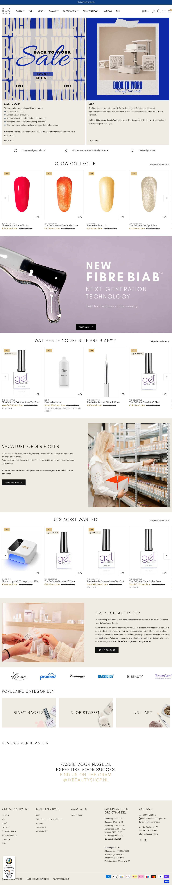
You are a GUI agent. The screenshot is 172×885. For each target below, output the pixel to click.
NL (146, 11)
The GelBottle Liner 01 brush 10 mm (103, 402)
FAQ (38, 815)
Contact (40, 823)
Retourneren (42, 831)
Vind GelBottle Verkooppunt (49, 819)
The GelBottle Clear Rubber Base (145, 581)
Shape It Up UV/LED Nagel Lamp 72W (20, 581)
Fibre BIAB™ (84, 327)
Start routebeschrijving (148, 834)
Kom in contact (107, 650)
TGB (30, 11)
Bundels (6, 839)
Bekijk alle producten (158, 164)
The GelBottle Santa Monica (15, 225)
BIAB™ (40, 11)
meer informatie (13, 482)
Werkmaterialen (90, 11)
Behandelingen (70, 11)
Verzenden (41, 827)
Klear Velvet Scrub (53, 402)
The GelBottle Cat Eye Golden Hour (61, 225)
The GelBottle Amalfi (97, 225)
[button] (158, 11)
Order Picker (76, 815)
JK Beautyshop (15, 879)
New (4, 843)
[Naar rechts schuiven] (167, 198)
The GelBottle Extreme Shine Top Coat (20, 402)
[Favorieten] (163, 11)
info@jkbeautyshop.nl (151, 822)
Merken (19, 11)
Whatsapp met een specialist (154, 818)
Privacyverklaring (61, 879)
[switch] (9, 876)
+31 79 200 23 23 (149, 815)
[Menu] (13, 857)
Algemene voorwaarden (38, 879)
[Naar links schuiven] (5, 198)
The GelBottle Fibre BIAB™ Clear (144, 402)
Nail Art (53, 11)
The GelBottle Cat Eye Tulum (143, 225)
